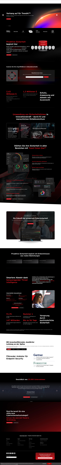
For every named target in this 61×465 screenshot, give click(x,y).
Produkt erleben (14, 198)
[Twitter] (11, 453)
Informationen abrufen (14, 307)
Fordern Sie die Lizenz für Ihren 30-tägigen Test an (45, 457)
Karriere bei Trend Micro (32, 443)
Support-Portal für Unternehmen (21, 440)
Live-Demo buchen (30, 223)
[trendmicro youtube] (14, 453)
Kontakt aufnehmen (9, 422)
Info (29, 440)
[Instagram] (12, 453)
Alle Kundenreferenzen (30, 399)
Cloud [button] (13, 349)
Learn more (16, 464)
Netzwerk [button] (18, 349)
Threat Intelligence (17, 281)
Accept (49, 463)
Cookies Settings (44, 463)
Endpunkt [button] (9, 349)
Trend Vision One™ (23, 435)
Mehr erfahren (8, 21)
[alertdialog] (30, 464)
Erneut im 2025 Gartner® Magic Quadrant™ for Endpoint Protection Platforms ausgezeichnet (44, 358)
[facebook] (9, 453)
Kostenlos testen (14, 54)
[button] (3, 15)
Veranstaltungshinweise (32, 446)
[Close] (60, 463)
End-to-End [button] (23, 349)
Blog (6, 440)
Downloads (19, 443)
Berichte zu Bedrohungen (9, 443)
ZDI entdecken (21, 307)
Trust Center (30, 447)
